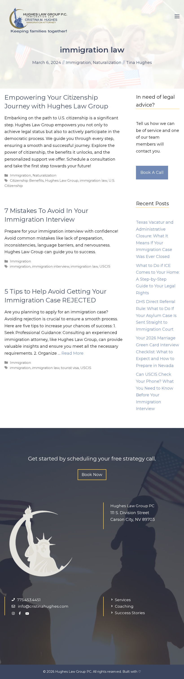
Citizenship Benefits (27, 180)
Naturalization (107, 62)
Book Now (92, 474)
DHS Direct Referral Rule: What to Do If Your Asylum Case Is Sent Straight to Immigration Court (156, 315)
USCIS (104, 266)
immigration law (93, 180)
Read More (72, 353)
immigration (20, 266)
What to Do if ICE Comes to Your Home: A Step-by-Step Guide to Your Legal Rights (158, 279)
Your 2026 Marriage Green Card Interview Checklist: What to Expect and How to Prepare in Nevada (157, 352)
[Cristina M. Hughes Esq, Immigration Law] (38, 19)
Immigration (78, 62)
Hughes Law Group (61, 180)
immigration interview (50, 266)
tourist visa (70, 368)
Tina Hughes (139, 62)
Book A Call (152, 172)
